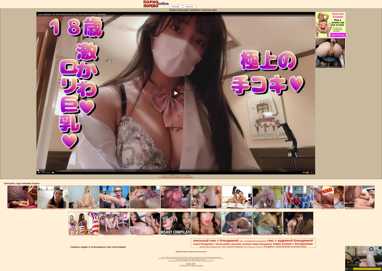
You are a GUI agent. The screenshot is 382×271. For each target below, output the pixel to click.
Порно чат (189, 6)
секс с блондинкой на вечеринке (252, 241)
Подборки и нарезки (182, 177)
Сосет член (172, 177)
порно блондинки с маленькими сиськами (217, 244)
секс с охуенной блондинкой (232, 246)
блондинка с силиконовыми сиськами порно (285, 246)
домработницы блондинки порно (210, 246)
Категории (176, 6)
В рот (191, 177)
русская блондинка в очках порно (253, 246)
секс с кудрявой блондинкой (290, 240)
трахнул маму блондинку (257, 244)
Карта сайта (191, 264)
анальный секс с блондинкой (215, 240)
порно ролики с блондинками (293, 243)
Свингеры (165, 177)
